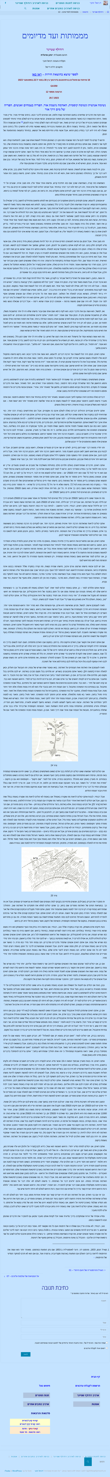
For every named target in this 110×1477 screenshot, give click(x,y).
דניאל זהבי (39, 1471)
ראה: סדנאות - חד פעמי (30, 1432)
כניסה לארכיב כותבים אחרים (35, 1457)
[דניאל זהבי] (105, 3)
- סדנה (25, 1428)
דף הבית (95, 1376)
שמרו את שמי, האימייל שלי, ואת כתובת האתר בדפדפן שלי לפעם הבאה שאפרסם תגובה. (69, 1343)
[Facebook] (5, 3)
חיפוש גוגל (44, 1385)
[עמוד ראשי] (108, 12)
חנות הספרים (42, 1395)
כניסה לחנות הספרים (95, 1457)
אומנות (95, 1404)
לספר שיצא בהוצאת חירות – (55, 74)
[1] (22, 122)
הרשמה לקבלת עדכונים (87, 1385)
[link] (25, 8)
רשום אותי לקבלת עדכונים (94, 1348)
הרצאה (85, 12)
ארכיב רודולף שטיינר (88, 1395)
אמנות (14, 1457)
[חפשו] (88, 1461)
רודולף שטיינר (97, 12)
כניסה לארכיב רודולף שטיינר (67, 1457)
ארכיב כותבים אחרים (38, 1404)
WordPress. (13, 1471)
